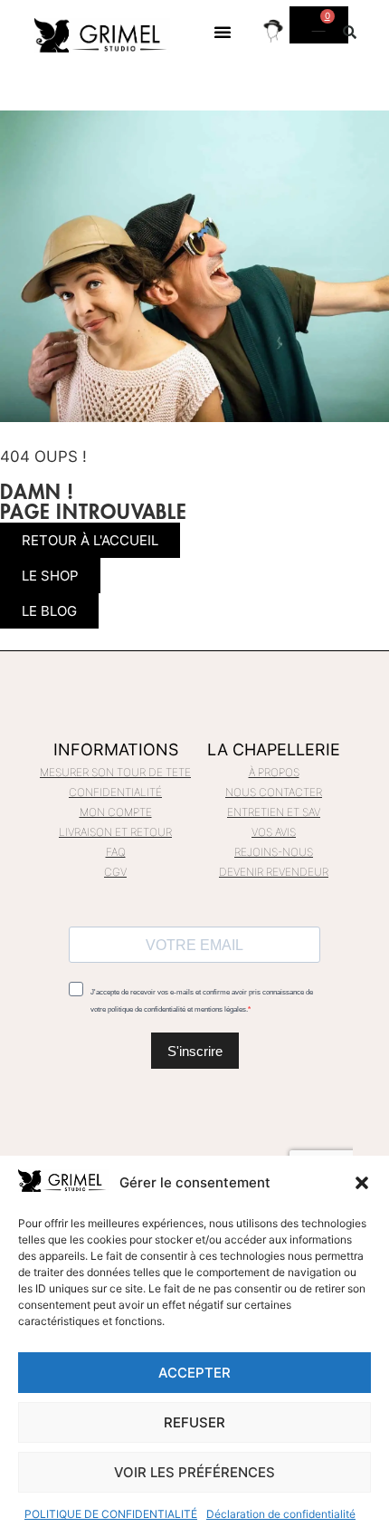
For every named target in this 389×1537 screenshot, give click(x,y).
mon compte (116, 812)
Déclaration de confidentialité (281, 1514)
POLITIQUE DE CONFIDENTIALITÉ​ (110, 1514)
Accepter (194, 1372)
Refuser (194, 1422)
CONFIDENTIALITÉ (115, 792)
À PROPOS (274, 772)
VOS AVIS (273, 832)
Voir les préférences (194, 1472)
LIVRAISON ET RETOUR (115, 832)
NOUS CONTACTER (273, 792)
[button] (362, 1183)
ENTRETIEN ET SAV (273, 812)
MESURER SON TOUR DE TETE (115, 772)
